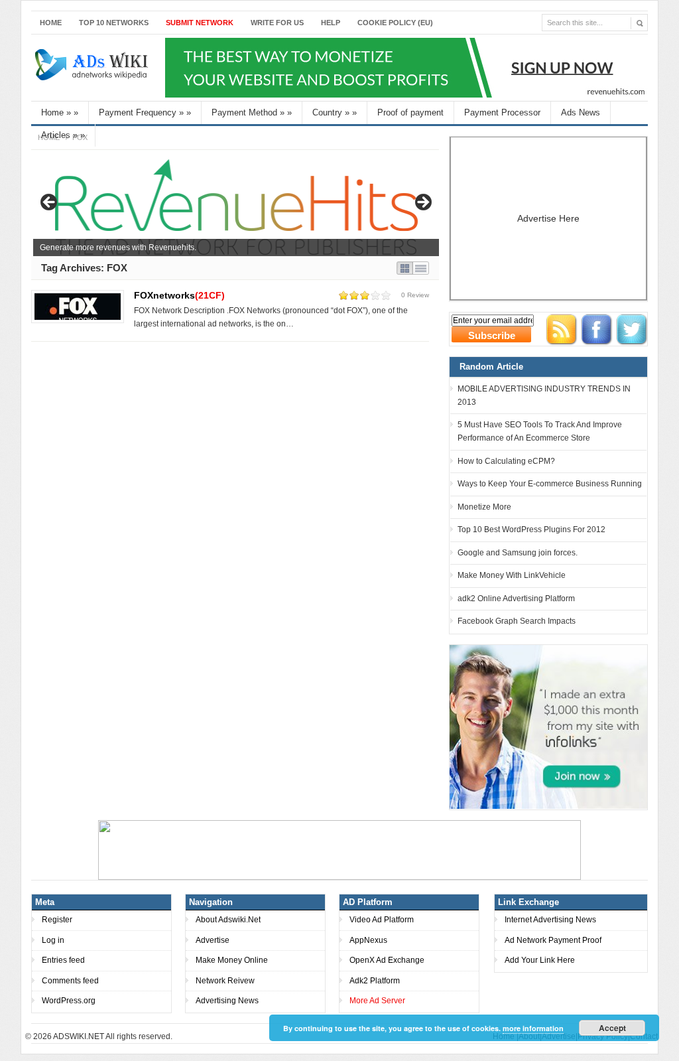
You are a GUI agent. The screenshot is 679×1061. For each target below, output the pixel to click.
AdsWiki (92, 68)
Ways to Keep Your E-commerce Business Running (550, 483)
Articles (63, 135)
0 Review (415, 295)
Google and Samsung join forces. (518, 552)
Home (51, 23)
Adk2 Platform (374, 980)
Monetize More (484, 507)
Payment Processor (502, 112)
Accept (612, 1028)
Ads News (580, 112)
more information (533, 1028)
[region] (236, 206)
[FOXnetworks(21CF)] (77, 306)
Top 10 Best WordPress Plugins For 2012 (531, 529)
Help (330, 23)
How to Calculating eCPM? (506, 461)
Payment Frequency (145, 112)
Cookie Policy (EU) (395, 23)
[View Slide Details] (236, 206)
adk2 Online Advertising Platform (516, 598)
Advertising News (227, 1000)
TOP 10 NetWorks (114, 23)
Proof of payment (410, 112)
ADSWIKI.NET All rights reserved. (112, 1036)
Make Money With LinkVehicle (512, 575)
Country (334, 112)
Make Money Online (232, 960)
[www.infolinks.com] (548, 726)
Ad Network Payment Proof (553, 940)
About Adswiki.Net (228, 919)
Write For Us (277, 23)
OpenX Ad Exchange (386, 960)
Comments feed (70, 980)
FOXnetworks (179, 295)
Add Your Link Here (540, 960)
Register (57, 919)
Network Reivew (225, 980)
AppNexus (368, 940)
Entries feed (63, 960)
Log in (53, 940)
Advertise (212, 940)
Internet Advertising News (550, 919)
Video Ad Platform (381, 919)
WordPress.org (68, 1000)
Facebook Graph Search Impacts (517, 621)
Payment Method (252, 112)
